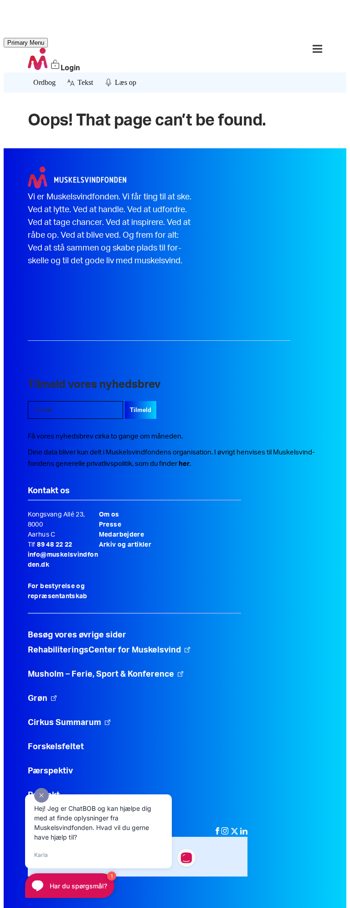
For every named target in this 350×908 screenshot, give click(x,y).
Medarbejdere (121, 535)
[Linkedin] (243, 832)
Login (70, 68)
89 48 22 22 (54, 545)
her (184, 463)
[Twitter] (235, 832)
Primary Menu (25, 42)
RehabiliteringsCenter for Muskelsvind (104, 650)
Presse (110, 525)
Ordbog (44, 82)
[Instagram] (226, 832)
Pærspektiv (50, 771)
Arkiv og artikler (125, 545)
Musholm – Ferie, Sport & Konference (101, 674)
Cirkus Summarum (64, 723)
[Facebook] (218, 832)
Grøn (37, 698)
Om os (109, 514)
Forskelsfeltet (57, 747)
